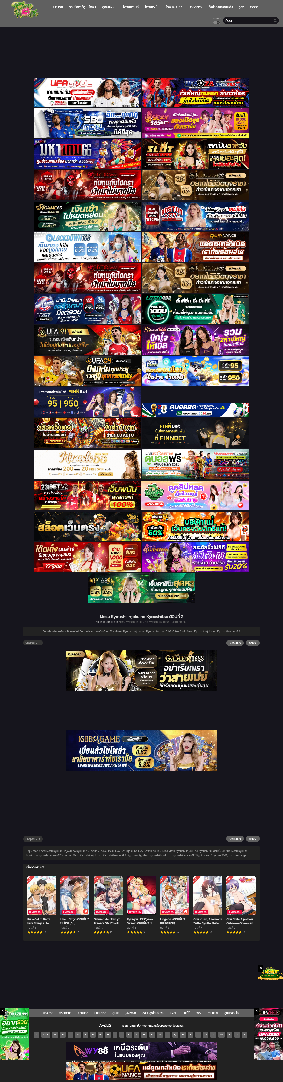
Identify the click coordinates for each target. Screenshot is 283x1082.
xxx (198, 1013)
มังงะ (173, 1013)
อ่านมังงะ (213, 1013)
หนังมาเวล (100, 1013)
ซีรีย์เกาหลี (65, 1013)
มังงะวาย (48, 1013)
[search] (275, 20)
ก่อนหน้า (236, 643)
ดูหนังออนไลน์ (232, 1013)
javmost (131, 1013)
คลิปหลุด (83, 1013)
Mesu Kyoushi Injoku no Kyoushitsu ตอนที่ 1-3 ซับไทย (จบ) (153, 622)
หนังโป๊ (186, 1013)
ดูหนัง (115, 1013)
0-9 (45, 1034)
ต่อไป (252, 643)
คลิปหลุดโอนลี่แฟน (153, 1013)
